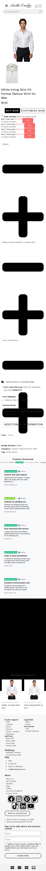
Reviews (9, 784)
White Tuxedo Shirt (11, 705)
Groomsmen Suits (13, 755)
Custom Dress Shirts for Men (24, 449)
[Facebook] (11, 799)
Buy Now (12, 110)
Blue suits (10, 738)
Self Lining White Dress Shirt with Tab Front (34, 705)
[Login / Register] (36, 6)
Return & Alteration (15, 766)
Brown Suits (11, 746)
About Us (10, 779)
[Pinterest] (27, 799)
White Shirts (11, 452)
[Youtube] (30, 806)
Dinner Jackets (12, 732)
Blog (8, 786)
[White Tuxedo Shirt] (12, 689)
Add (28, 120)
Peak (27, 722)
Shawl (28, 724)
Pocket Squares (32, 731)
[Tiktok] (15, 806)
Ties (27, 729)
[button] (6, 6)
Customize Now (33, 110)
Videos (9, 788)
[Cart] (40, 6)
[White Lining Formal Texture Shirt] (11, 73)
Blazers (9, 729)
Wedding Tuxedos (13, 752)
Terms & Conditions (14, 791)
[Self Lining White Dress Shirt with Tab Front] (34, 689)
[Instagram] (19, 799)
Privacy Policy (12, 793)
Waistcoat (10, 734)
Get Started (11, 781)
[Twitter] (34, 799)
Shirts (8, 727)
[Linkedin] (23, 806)
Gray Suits (10, 743)
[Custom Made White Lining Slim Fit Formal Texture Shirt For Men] (23, 40)
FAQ (10, 761)
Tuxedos (9, 724)
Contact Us (12, 763)
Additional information (23, 424)
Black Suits (10, 741)
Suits (8, 722)
